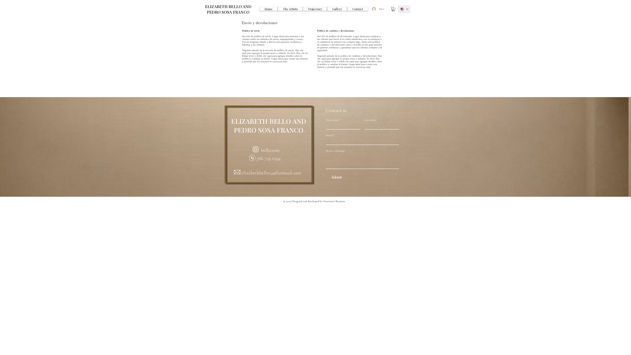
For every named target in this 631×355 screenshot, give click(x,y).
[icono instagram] (255, 149)
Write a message (335, 151)
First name (333, 120)
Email (330, 135)
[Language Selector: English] (404, 9)
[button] (393, 9)
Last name (370, 120)
